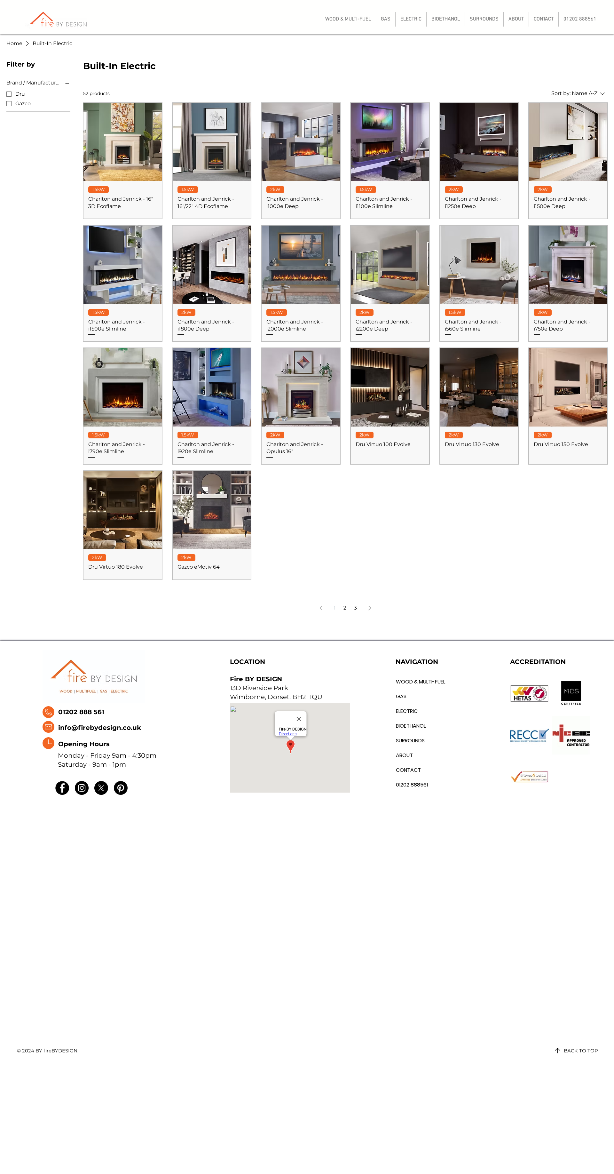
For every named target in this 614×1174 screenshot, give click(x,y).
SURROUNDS (410, 740)
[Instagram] (82, 788)
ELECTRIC (407, 711)
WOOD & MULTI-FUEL (410, 681)
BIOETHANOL (410, 726)
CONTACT (408, 770)
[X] (101, 788)
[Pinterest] (121, 788)
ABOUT (404, 755)
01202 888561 (410, 784)
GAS (401, 696)
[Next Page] (370, 608)
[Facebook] (62, 788)
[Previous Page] (321, 608)
